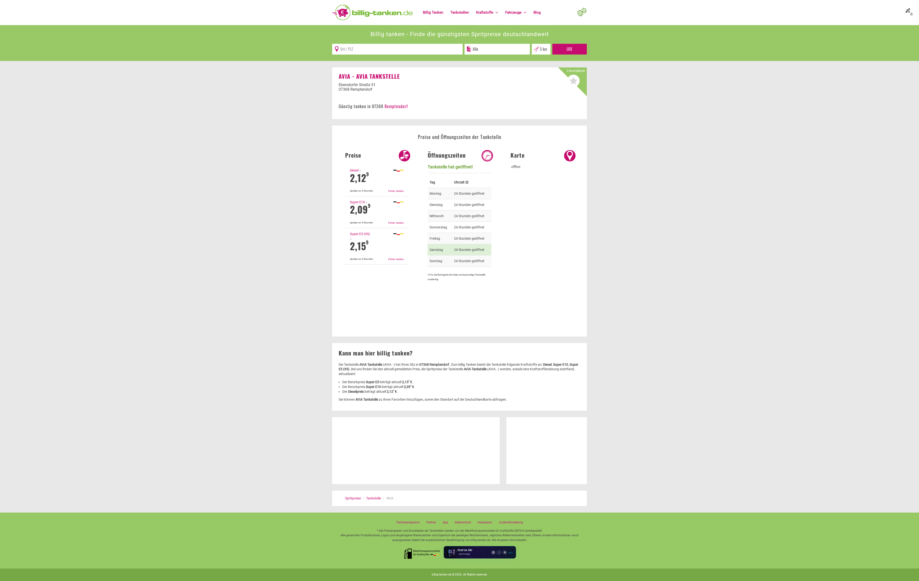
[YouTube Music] (504, 552)
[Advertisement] (377, 292)
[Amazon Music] (499, 552)
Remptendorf (396, 106)
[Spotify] (493, 552)
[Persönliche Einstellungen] (582, 12)
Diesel (354, 170)
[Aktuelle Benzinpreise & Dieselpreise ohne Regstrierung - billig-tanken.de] (372, 12)
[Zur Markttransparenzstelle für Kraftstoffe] (422, 552)
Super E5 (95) (360, 234)
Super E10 (357, 202)
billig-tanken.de (441, 574)
